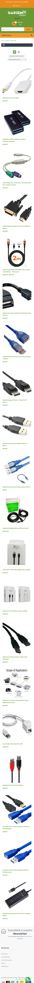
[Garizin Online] (17, 13)
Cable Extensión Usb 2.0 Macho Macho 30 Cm (16, 487)
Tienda (3, 963)
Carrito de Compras (6, 960)
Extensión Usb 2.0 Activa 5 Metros (13, 785)
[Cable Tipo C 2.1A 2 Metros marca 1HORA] (17, 594)
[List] (18, 52)
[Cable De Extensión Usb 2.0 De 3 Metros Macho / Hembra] (17, 339)
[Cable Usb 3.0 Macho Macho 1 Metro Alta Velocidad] (17, 638)
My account (4, 954)
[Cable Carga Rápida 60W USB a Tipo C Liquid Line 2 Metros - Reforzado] (17, 252)
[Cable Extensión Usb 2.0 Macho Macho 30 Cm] (17, 470)
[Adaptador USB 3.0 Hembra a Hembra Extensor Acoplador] (17, 122)
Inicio (2, 40)
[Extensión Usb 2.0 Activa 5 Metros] (17, 768)
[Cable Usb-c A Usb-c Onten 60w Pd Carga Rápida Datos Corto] (17, 683)
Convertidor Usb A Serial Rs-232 (13, 744)
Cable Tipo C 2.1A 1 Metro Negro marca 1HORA (16, 569)
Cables (7, 40)
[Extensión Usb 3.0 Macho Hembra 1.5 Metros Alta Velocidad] (17, 809)
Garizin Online (10, 977)
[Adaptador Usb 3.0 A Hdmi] (17, 81)
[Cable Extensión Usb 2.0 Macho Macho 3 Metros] (17, 426)
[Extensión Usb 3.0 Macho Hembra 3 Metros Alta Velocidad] (17, 853)
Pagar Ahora (4, 966)
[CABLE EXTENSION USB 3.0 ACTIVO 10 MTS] (17, 511)
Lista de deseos (5, 957)
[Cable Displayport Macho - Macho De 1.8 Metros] (17, 383)
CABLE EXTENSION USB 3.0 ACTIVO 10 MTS (16, 528)
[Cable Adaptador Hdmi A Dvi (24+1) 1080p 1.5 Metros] (17, 209)
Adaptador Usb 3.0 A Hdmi (11, 98)
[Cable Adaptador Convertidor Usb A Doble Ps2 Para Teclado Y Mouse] (17, 165)
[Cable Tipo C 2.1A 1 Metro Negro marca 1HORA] (17, 552)
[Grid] (14, 52)
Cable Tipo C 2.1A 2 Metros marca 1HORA (15, 611)
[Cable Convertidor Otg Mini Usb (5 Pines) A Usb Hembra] (17, 296)
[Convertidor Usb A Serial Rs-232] (17, 727)
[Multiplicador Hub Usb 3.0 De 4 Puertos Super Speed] (17, 896)
